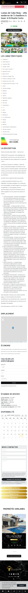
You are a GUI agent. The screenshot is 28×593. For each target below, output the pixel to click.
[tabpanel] (14, 532)
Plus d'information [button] (6, 587)
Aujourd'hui (17, 415)
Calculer (14, 383)
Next (25, 40)
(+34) (11, 576)
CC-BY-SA (25, 341)
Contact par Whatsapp (14, 488)
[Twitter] (11, 574)
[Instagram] (16, 574)
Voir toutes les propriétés (14, 556)
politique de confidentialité (19, 474)
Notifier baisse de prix (14, 30)
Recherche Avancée (19, 6)
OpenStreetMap (16, 341)
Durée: (2, 376)
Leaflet (8, 341)
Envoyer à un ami (14, 494)
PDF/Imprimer (14, 497)
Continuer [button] (21, 585)
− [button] (2, 320)
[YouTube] (14, 574)
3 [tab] (14, 551)
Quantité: (3, 364)
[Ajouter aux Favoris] (14, 533)
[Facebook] (9, 574)
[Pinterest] (18, 574)
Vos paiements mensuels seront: (8, 386)
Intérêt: (3, 370)
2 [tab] (13, 551)
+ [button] (2, 318)
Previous (2, 40)
